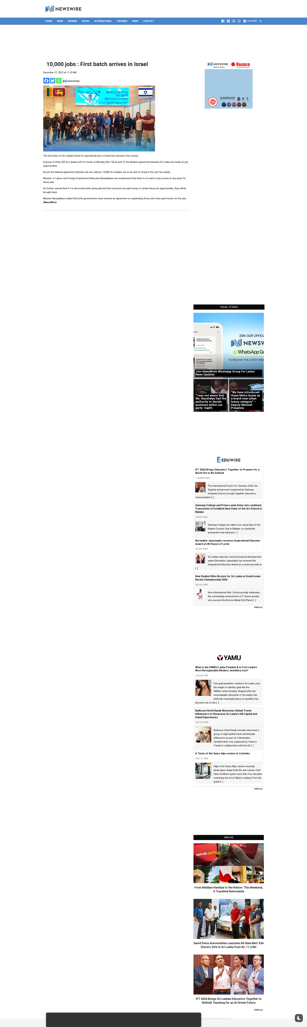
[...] (212, 497)
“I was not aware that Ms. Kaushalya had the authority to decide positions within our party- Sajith (211, 402)
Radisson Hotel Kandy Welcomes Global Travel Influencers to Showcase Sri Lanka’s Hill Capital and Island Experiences (226, 714)
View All (258, 607)
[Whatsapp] (59, 80)
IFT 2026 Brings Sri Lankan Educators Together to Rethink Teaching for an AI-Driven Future (229, 1000)
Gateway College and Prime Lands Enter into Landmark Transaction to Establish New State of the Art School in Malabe (228, 509)
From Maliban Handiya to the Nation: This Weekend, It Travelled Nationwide (228, 889)
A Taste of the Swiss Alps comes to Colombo (222, 753)
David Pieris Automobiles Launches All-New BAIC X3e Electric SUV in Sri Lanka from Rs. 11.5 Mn (229, 945)
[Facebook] (46, 80)
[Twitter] (52, 80)
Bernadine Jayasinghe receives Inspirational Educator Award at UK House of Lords (227, 542)
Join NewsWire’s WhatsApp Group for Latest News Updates (225, 373)
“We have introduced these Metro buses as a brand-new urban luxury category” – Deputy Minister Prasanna (245, 400)
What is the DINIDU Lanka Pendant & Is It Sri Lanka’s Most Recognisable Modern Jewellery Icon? (226, 669)
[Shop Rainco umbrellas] (229, 85)
